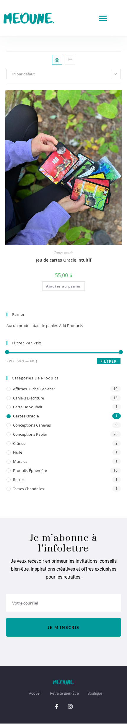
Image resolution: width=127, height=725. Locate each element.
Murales (20, 461)
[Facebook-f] (56, 706)
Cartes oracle (63, 252)
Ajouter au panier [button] (63, 286)
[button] (103, 18)
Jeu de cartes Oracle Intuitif (63, 260)
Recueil (19, 479)
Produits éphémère (30, 470)
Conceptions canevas (32, 425)
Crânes (19, 443)
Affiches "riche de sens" (34, 389)
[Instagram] (70, 706)
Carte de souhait (28, 406)
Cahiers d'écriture (28, 398)
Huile (17, 452)
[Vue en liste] (70, 60)
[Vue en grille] (57, 60)
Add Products (71, 325)
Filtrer (108, 361)
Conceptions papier (30, 434)
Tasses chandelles (28, 488)
